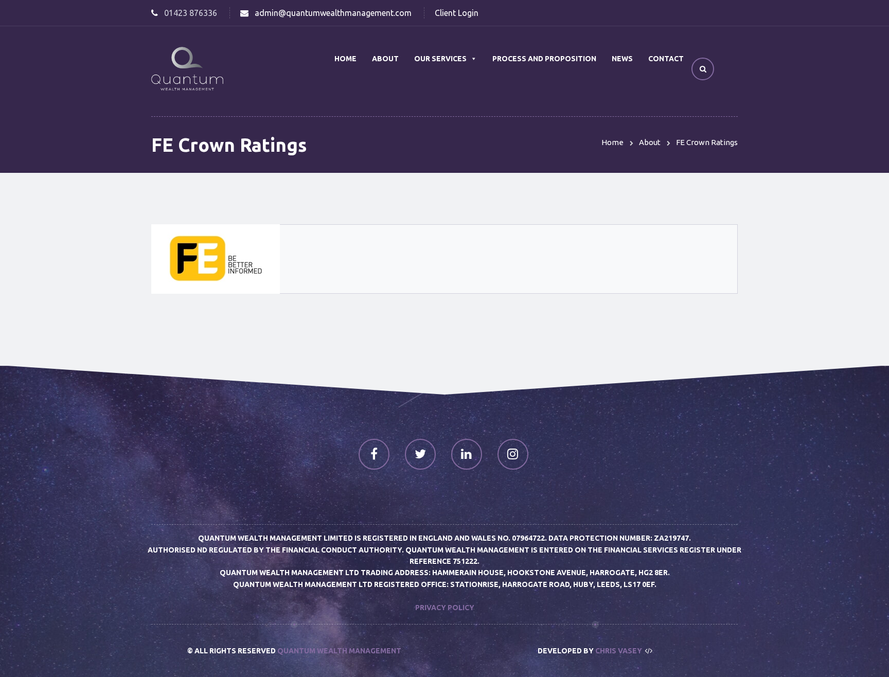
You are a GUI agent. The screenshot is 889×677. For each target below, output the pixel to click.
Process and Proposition (544, 59)
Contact (666, 59)
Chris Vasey (618, 651)
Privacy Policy (444, 607)
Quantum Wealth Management (339, 651)
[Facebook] (374, 454)
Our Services (440, 59)
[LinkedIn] (466, 454)
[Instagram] (512, 454)
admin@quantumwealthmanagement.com (333, 12)
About (385, 59)
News (622, 59)
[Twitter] (420, 454)
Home (345, 59)
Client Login (456, 12)
